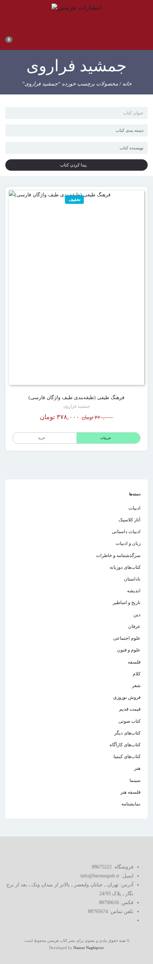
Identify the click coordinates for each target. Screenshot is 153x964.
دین (137, 614)
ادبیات (134, 508)
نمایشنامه (131, 803)
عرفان (134, 626)
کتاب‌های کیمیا (127, 756)
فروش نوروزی (127, 697)
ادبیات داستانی (126, 531)
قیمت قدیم (130, 709)
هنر (137, 768)
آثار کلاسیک (129, 519)
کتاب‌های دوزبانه (125, 567)
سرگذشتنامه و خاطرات (118, 555)
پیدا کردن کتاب (75, 165)
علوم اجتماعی (127, 638)
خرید (41, 438)
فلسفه (134, 662)
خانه (127, 84)
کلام (137, 673)
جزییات (105, 438)
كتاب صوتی (129, 721)
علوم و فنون (129, 650)
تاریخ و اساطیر (127, 602)
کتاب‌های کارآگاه (125, 744)
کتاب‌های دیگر (127, 733)
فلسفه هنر (130, 792)
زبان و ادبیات (128, 543)
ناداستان (132, 579)
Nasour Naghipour (88, 947)
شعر (136, 685)
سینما (135, 780)
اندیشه (134, 590)
